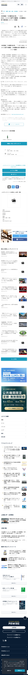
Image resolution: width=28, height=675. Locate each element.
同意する (20, 670)
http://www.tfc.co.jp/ (7, 220)
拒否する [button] (9, 670)
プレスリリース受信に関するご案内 (19, 181)
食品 (16, 154)
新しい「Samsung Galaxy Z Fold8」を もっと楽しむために (10, 468)
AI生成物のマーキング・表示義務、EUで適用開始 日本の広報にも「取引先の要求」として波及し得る (13, 532)
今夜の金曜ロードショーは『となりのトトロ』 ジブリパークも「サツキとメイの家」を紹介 (13, 541)
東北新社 (16, 11)
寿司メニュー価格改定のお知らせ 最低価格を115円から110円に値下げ (12, 493)
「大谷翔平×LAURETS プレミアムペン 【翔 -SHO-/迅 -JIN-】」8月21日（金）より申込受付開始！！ (17, 559)
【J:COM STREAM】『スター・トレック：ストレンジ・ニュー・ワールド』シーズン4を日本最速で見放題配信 (12, 449)
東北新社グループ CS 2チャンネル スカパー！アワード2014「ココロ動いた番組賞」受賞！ (9, 297)
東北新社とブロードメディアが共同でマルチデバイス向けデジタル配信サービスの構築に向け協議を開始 (9, 262)
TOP (4, 11)
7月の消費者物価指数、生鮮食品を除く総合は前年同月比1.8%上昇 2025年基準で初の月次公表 (13, 536)
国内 (18, 4)
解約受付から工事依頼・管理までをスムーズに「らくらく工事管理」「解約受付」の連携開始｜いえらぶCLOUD (17, 566)
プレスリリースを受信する (13, 637)
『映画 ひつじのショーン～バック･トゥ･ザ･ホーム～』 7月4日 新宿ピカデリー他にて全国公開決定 (9, 279)
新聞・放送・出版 (9, 11)
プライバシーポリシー (13, 661)
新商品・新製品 (10, 150)
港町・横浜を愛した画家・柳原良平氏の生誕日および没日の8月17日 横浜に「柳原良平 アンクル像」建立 (12, 475)
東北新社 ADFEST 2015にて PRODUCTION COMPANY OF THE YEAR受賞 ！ (9, 253)
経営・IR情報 (16, 150)
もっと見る (14, 359)
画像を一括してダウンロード (14, 143)
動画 (2, 433)
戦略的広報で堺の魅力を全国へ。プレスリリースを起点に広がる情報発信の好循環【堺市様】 (18, 520)
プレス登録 (14, 170)
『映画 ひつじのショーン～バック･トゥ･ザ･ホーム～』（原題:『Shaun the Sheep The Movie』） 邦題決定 (9, 314)
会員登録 (14, 627)
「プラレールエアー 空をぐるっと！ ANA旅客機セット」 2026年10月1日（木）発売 (12, 507)
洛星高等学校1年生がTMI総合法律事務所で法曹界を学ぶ (12, 463)
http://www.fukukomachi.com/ (18, 114)
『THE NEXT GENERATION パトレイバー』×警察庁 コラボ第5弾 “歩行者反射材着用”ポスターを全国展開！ (9, 350)
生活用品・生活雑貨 (10, 154)
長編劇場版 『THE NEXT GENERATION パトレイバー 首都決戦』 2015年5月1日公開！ (9, 323)
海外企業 (3, 436)
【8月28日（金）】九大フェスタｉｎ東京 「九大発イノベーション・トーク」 (12, 500)
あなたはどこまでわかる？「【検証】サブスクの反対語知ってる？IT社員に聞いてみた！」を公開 (18, 552)
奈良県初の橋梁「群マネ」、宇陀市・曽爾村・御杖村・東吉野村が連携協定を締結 (12, 482)
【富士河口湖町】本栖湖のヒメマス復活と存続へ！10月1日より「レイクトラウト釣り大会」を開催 (12, 457)
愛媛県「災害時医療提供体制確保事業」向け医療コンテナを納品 (11, 488)
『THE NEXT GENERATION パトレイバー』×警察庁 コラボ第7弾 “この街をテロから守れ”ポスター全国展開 (9, 288)
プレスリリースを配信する (13, 634)
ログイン (14, 174)
